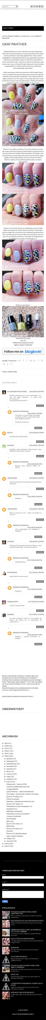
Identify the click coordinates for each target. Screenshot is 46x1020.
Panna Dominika (20, 411)
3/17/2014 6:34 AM (36, 572)
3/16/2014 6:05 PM (36, 391)
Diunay (10, 445)
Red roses (10, 821)
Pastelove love (11, 809)
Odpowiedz (40, 405)
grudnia (9, 759)
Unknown (12, 478)
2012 (6, 846)
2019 (6, 743)
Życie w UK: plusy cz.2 (14, 796)
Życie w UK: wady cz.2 (14, 804)
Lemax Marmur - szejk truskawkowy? (20, 791)
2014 (6, 756)
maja (8, 776)
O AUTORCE (23, 1010)
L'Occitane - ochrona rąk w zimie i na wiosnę (22, 794)
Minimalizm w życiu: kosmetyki (17, 814)
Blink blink (10, 826)
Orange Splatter (12, 789)
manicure (5, 38)
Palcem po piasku (12, 799)
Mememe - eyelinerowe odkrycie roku (20, 801)
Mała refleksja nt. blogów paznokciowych (27, 921)
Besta (10, 433)
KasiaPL (10, 614)
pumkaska (12, 572)
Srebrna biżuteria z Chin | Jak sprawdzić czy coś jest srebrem (26, 930)
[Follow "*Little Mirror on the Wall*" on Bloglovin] (23, 349)
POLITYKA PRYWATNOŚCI (23, 1014)
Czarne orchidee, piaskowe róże (18, 787)
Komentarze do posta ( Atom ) (22, 696)
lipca (8, 771)
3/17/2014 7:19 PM (36, 614)
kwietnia (10, 779)
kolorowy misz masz (17, 391)
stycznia (10, 841)
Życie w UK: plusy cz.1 (14, 828)
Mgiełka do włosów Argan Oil (22, 992)
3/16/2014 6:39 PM (36, 433)
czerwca (10, 774)
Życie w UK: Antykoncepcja (16, 833)
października (11, 764)
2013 (6, 843)
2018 (6, 746)
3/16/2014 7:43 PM (36, 478)
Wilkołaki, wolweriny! (14, 811)
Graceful (9, 831)
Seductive (15, 974)
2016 (6, 751)
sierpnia (10, 769)
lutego (9, 838)
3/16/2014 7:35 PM (36, 445)
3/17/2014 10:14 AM (36, 602)
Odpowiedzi (13, 407)
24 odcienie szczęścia (19, 956)
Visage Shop (12, 602)
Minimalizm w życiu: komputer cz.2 (19, 806)
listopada (10, 761)
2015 (6, 753)
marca (9, 782)
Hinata (10, 541)
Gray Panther (11, 819)
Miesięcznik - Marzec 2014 (16, 784)
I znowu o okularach (13, 816)
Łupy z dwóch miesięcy (14, 836)
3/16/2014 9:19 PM (36, 541)
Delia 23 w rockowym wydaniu (22, 939)
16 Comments (36, 36)
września (10, 766)
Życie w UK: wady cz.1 (14, 824)
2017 (6, 748)
